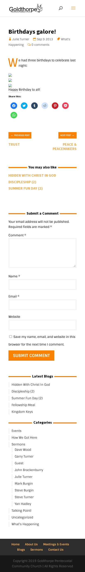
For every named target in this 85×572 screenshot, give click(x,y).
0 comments (40, 45)
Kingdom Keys (22, 412)
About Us (31, 544)
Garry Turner (24, 456)
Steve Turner (24, 497)
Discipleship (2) (22, 182)
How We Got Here (24, 438)
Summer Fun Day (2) (25, 188)
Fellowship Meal (23, 405)
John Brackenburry (29, 470)
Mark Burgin (24, 484)
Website (14, 317)
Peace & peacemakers (65, 146)
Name (14, 276)
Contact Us (56, 549)
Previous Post (20, 135)
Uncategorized (22, 517)
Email (13, 296)
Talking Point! (22, 511)
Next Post (67, 135)
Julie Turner (21, 39)
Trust (14, 144)
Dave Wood (23, 450)
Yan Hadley (23, 504)
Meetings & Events (56, 544)
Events (16, 431)
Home (15, 544)
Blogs (21, 549)
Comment (17, 235)
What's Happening (25, 524)
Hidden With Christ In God (32, 175)
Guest (19, 463)
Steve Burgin (24, 490)
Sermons (18, 444)
